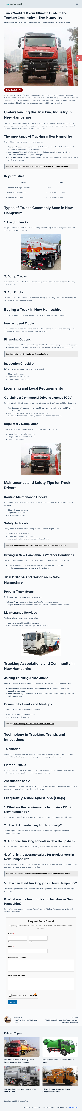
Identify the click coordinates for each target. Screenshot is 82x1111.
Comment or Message (17, 957)
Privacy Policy (62, 1107)
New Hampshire (9, 22)
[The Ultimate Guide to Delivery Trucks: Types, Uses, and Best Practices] (22, 1046)
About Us (26, 1107)
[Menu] (77, 4)
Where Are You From (17, 975)
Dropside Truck (23, 1101)
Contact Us (36, 1107)
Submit (12, 1002)
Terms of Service (48, 1107)
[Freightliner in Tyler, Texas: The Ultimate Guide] (60, 1046)
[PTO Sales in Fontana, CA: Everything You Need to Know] (22, 1076)
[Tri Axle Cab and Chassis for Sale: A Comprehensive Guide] (60, 1076)
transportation (20, 22)
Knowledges (73, 1107)
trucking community (34, 22)
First (9, 942)
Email (11, 947)
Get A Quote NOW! (13, 90)
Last (30, 942)
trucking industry (64, 22)
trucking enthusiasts (49, 22)
